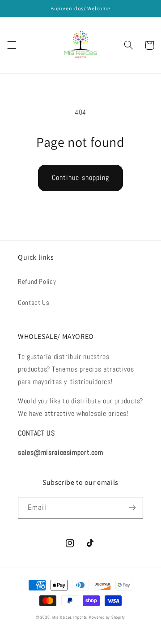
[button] (11, 45)
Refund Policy (37, 282)
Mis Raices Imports (69, 617)
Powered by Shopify (107, 617)
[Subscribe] (132, 508)
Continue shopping (80, 177)
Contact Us (33, 303)
